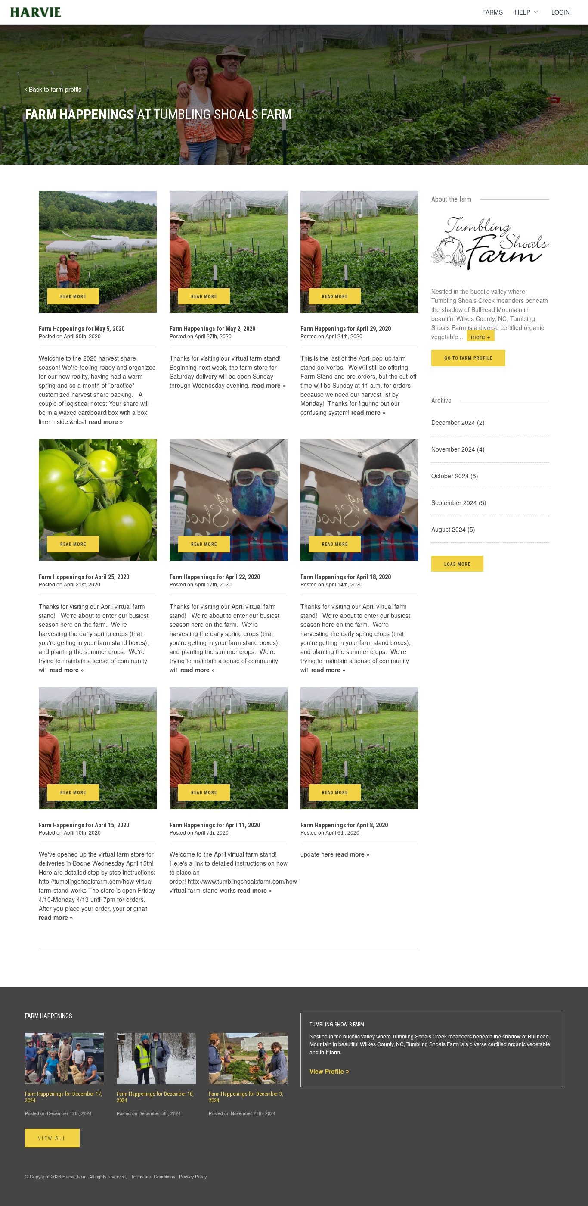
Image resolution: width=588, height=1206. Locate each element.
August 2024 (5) (453, 529)
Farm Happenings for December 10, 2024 (155, 1097)
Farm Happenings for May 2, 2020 (212, 328)
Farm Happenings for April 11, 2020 (215, 825)
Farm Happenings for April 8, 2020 (344, 825)
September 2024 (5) (458, 502)
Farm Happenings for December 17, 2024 (63, 1097)
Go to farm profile (468, 358)
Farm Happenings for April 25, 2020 (84, 576)
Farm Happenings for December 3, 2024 (246, 1097)
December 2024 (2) (458, 422)
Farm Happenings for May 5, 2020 (81, 328)
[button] (457, 564)
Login (560, 12)
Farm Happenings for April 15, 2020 (84, 825)
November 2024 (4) (458, 449)
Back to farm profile (54, 89)
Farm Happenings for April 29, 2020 (345, 328)
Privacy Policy (193, 1176)
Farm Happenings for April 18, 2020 (345, 576)
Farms (492, 12)
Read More (73, 296)
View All (52, 1138)
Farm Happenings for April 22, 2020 (215, 576)
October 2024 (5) (454, 475)
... (475, 336)
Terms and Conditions (153, 1176)
